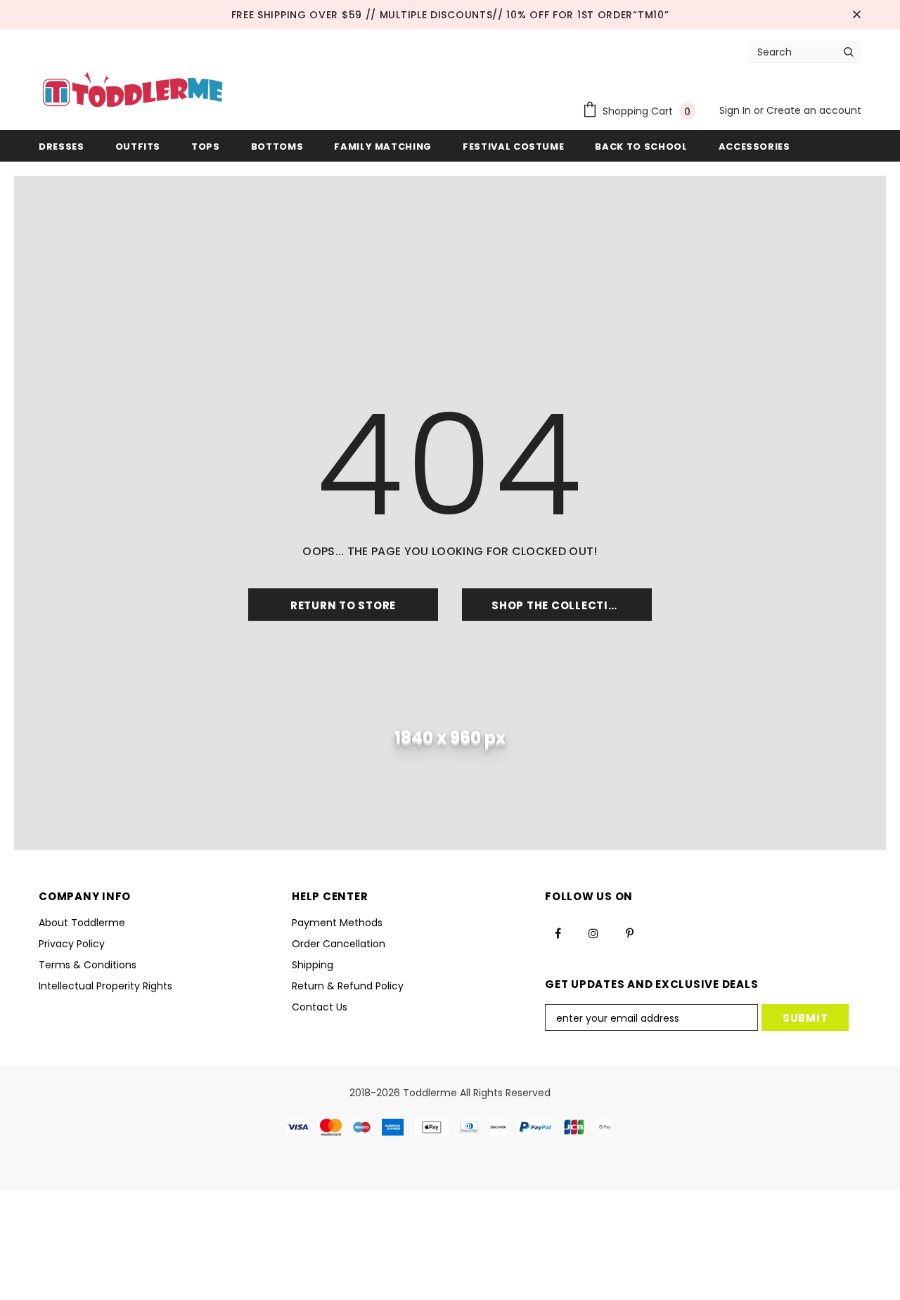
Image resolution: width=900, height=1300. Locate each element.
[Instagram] (593, 932)
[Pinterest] (629, 932)
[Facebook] (557, 932)
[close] (856, 15)
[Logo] (132, 91)
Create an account (813, 110)
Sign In (736, 110)
